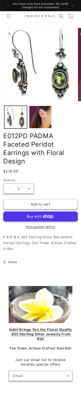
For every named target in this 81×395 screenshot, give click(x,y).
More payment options (40, 226)
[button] (8, 16)
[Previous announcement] (8, 5)
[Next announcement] (73, 5)
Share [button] (12, 262)
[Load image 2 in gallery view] (40, 117)
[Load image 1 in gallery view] (15, 117)
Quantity (9, 180)
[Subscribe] (67, 376)
